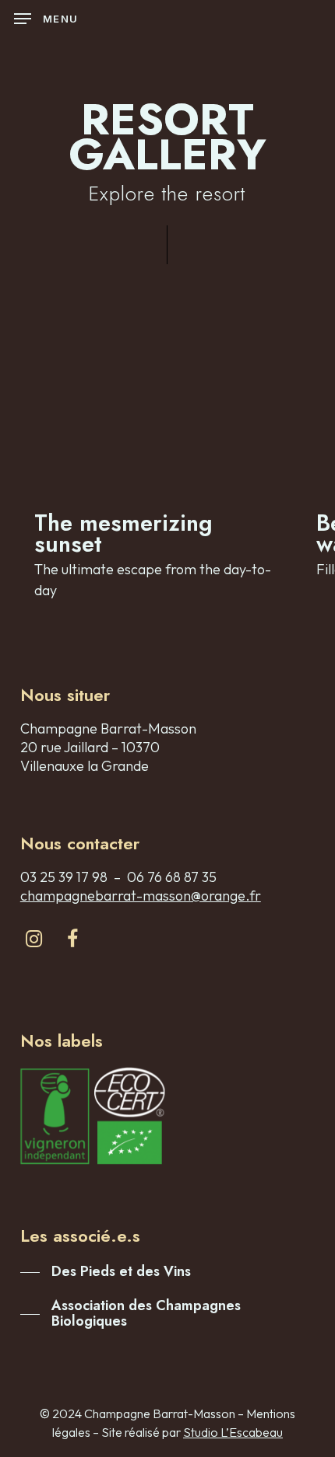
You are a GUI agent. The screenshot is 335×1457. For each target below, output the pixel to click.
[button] (46, 18)
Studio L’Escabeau (233, 1432)
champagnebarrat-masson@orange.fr (140, 896)
